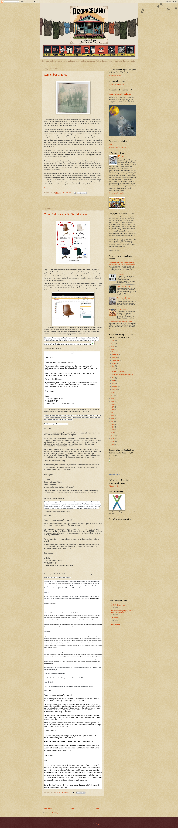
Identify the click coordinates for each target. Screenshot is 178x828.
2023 (112, 349)
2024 (112, 346)
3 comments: (66, 792)
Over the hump (121, 310)
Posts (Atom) (54, 813)
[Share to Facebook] (84, 193)
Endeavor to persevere (124, 286)
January (114, 389)
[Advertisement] (73, 202)
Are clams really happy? (124, 298)
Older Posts (99, 809)
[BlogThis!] (80, 193)
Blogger (98, 824)
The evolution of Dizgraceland (117, 147)
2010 (112, 427)
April (113, 380)
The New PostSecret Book (118, 605)
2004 (112, 444)
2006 (112, 438)
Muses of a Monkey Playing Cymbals (122, 611)
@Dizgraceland (113, 486)
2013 (112, 418)
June (114, 369)
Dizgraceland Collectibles (116, 84)
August (114, 363)
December (115, 352)
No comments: (67, 193)
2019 (112, 401)
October (114, 357)
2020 (112, 398)
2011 (112, 424)
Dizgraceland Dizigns (115, 75)
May (113, 378)
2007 (112, 435)
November (115, 354)
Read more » (47, 188)
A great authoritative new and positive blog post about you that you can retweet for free (122, 263)
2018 (112, 404)
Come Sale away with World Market (66, 214)
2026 (112, 341)
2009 (112, 430)
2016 (112, 410)
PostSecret (114, 604)
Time (122, 156)
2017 (112, 407)
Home (73, 809)
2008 (112, 432)
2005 (112, 441)
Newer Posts (47, 809)
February (115, 386)
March (114, 383)
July (113, 366)
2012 (112, 421)
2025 (112, 344)
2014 (112, 415)
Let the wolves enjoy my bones (120, 94)
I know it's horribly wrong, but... (119, 612)
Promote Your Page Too (114, 474)
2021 (112, 395)
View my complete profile (116, 193)
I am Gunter (114, 617)
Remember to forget (56, 74)
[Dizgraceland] (114, 472)
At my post (120, 274)
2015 (112, 413)
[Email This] (78, 193)
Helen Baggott (115, 624)
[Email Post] (74, 193)
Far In (112, 619)
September (115, 360)
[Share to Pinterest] (86, 193)
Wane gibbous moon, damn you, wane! (120, 321)
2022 (112, 393)
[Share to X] (82, 193)
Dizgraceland (112, 458)
